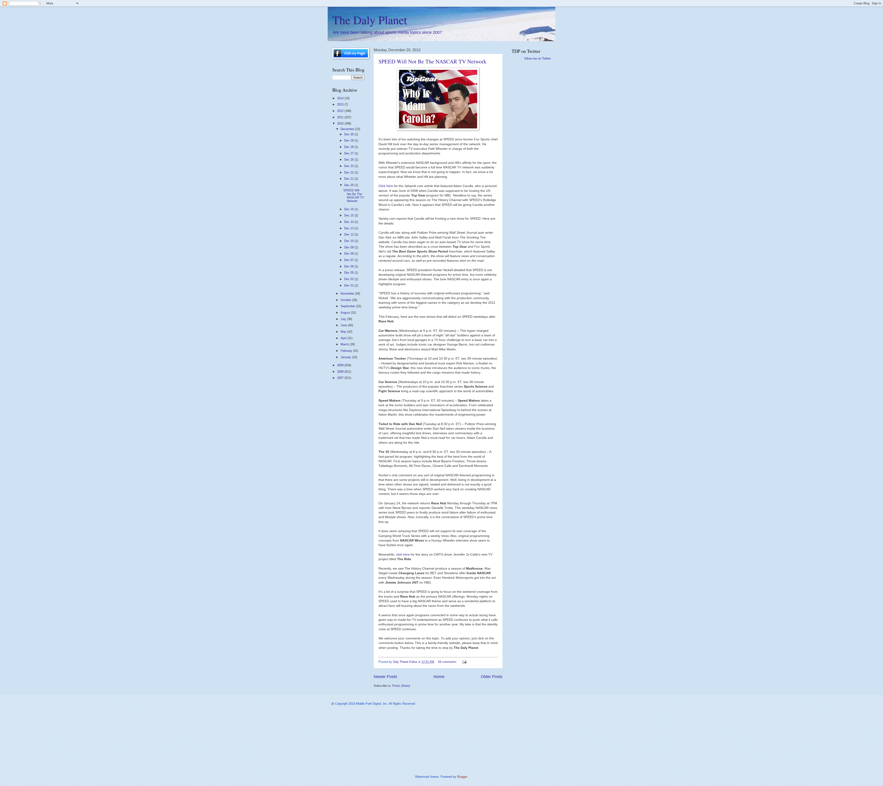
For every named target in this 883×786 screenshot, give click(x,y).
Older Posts (491, 676)
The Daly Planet (369, 19)
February (347, 350)
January (346, 357)
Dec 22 (349, 172)
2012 (340, 111)
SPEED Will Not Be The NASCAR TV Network (432, 61)
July (344, 319)
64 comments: (448, 662)
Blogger (462, 776)
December (348, 129)
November (348, 293)
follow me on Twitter (537, 58)
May (344, 331)
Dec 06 (349, 266)
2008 (340, 371)
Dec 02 (349, 279)
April (344, 338)
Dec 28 (349, 147)
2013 (340, 104)
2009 (340, 365)
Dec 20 (349, 185)
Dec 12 (349, 234)
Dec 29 (349, 140)
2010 (340, 123)
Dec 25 (349, 159)
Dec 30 (349, 134)
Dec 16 (349, 209)
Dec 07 (349, 260)
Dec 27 (349, 153)
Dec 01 (349, 285)
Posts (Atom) (401, 685)
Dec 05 (349, 272)
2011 (340, 117)
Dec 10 (349, 241)
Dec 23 (349, 166)
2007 (340, 378)
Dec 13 (349, 228)
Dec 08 (349, 253)
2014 (340, 98)
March (345, 344)
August (346, 312)
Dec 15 (349, 215)
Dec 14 (349, 222)
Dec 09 (349, 247)
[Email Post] (464, 662)
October (346, 300)
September (348, 306)
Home (438, 676)
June (344, 325)
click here (403, 554)
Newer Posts (385, 676)
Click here (386, 186)
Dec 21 (349, 178)
